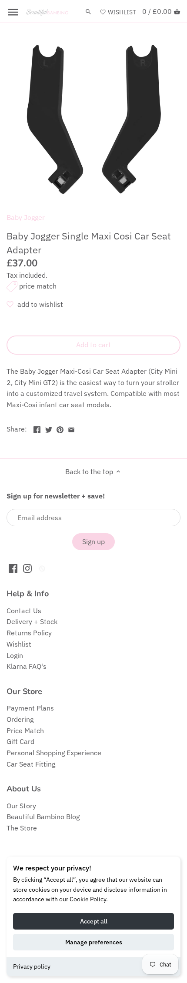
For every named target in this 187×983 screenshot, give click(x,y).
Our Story (21, 805)
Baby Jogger (26, 217)
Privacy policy (31, 966)
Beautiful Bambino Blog (43, 816)
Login (15, 655)
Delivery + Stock (32, 621)
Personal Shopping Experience (54, 752)
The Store (22, 828)
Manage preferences (93, 942)
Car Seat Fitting (31, 764)
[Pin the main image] (60, 428)
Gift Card (20, 741)
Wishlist (19, 644)
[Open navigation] (13, 12)
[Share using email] (71, 428)
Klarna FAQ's (27, 666)
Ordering (20, 719)
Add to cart (93, 344)
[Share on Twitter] (48, 428)
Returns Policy (29, 632)
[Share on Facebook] (36, 428)
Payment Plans (30, 708)
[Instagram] (27, 568)
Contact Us (24, 610)
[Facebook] (13, 568)
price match (38, 286)
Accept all (93, 921)
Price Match (25, 730)
